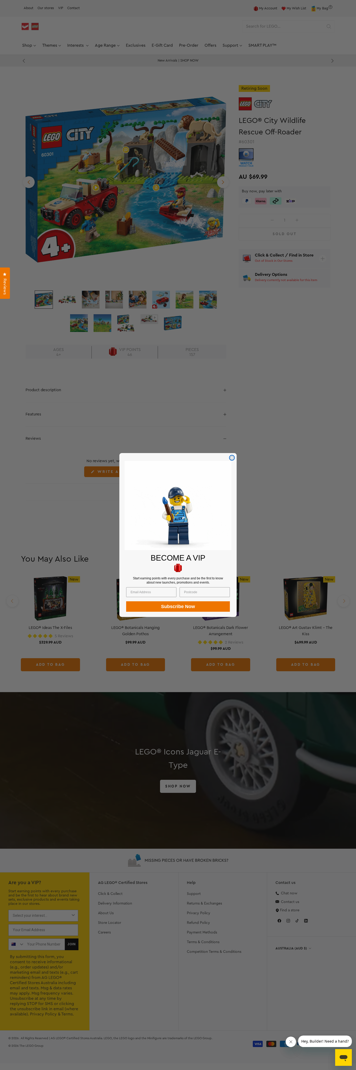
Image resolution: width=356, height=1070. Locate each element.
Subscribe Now (178, 606)
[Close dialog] (232, 457)
